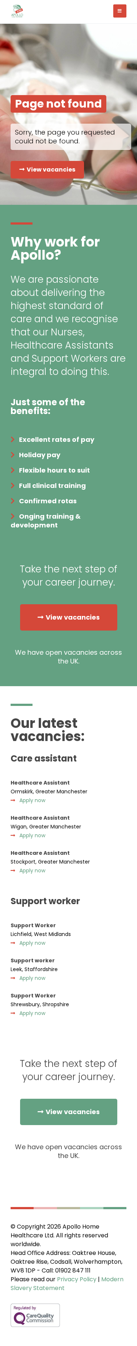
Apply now (32, 800)
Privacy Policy (76, 1279)
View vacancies (51, 169)
